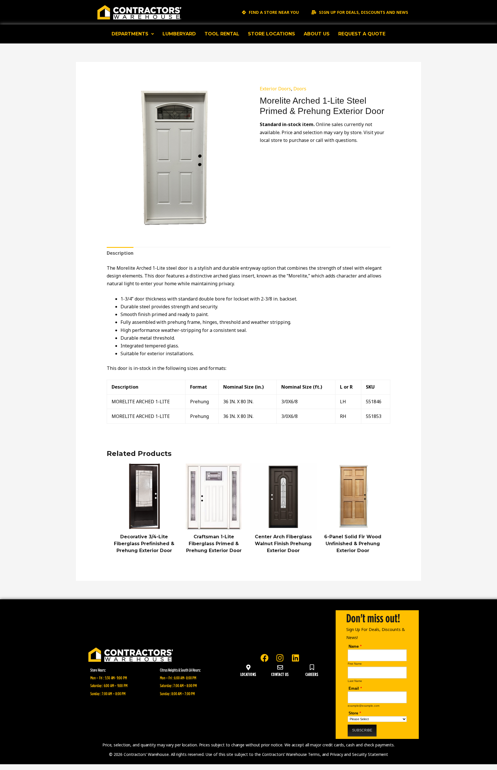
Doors (299, 88)
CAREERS (312, 674)
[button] (132, 34)
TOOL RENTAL (221, 34)
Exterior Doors (275, 88)
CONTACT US (280, 674)
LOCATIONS (248, 674)
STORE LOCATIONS (271, 34)
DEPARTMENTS (130, 34)
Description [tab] (120, 253)
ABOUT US (317, 34)
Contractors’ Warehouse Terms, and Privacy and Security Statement (325, 754)
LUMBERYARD (179, 34)
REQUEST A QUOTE (361, 34)
